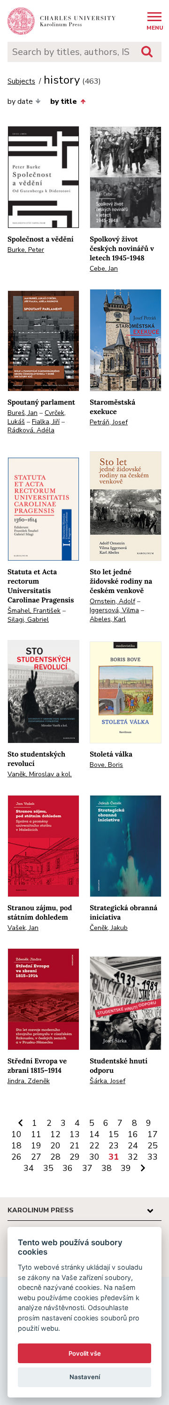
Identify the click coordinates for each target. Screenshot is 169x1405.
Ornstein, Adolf (112, 601)
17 (152, 1134)
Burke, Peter (26, 249)
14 (94, 1134)
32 (133, 1157)
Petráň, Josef (109, 422)
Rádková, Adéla (31, 430)
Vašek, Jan (23, 927)
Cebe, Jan (104, 268)
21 (74, 1145)
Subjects (21, 81)
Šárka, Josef (107, 1081)
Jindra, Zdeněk (29, 1081)
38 (106, 1168)
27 (36, 1157)
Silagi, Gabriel (28, 619)
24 (133, 1145)
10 (16, 1134)
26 (16, 1157)
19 (36, 1145)
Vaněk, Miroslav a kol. (40, 774)
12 (55, 1134)
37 (87, 1168)
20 (55, 1145)
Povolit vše (85, 1353)
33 (152, 1157)
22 (94, 1145)
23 (113, 1145)
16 (133, 1134)
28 (55, 1157)
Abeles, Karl (108, 619)
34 (28, 1168)
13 (74, 1134)
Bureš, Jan (23, 412)
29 (74, 1157)
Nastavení (84, 1377)
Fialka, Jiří (46, 421)
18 (16, 1145)
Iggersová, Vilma (114, 610)
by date (20, 101)
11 (36, 1134)
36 (67, 1168)
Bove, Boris (106, 764)
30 (94, 1157)
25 (152, 1145)
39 (126, 1168)
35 (48, 1168)
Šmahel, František (34, 610)
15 (113, 1134)
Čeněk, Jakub (109, 927)
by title (63, 101)
